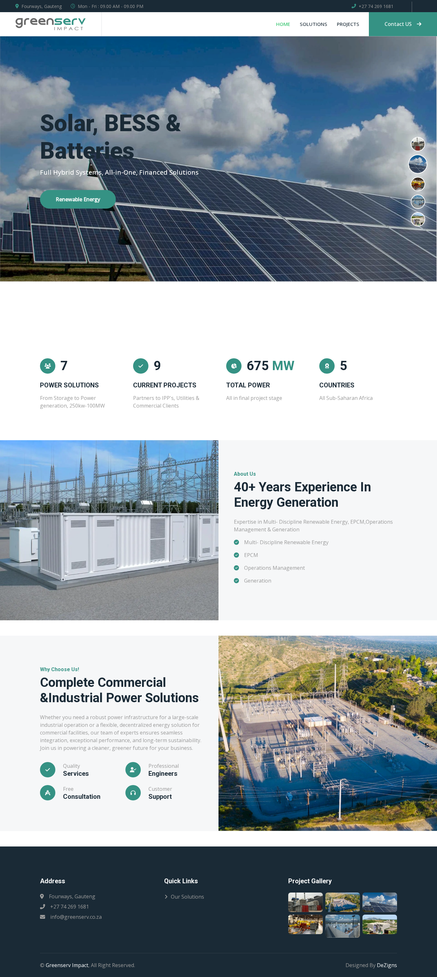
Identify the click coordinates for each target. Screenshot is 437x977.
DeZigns (387, 965)
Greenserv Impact (67, 965)
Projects (348, 24)
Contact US (398, 24)
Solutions (313, 24)
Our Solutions (187, 896)
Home (283, 24)
